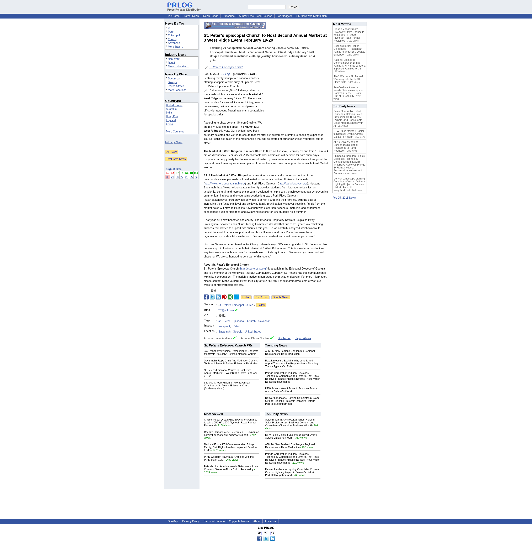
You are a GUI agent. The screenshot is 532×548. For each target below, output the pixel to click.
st (169, 27)
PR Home (174, 15)
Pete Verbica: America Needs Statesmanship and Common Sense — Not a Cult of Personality (231, 468)
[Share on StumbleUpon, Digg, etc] (230, 296)
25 (191, 177)
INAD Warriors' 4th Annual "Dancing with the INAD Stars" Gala (348, 79)
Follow (261, 305)
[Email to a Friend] (236, 296)
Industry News (173, 142)
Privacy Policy (191, 521)
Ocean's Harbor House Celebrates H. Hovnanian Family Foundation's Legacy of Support (231, 434)
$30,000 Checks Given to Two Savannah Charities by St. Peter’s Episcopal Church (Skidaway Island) (227, 385)
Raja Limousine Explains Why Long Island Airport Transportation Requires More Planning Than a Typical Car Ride (291, 363)
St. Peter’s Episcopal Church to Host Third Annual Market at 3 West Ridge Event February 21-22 (230, 373)
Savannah (174, 43)
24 (196, 177)
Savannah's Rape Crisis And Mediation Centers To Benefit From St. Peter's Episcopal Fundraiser (231, 362)
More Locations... (178, 90)
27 (181, 177)
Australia (171, 108)
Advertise (270, 521)
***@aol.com (226, 310)
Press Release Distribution (184, 9)
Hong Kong (172, 116)
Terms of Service (214, 521)
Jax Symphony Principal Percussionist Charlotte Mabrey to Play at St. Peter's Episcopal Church (231, 352)
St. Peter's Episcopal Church (226, 67)
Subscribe (229, 15)
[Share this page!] (266, 540)
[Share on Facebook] (206, 296)
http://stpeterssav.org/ (253, 268)
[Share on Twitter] (212, 296)
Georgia (172, 82)
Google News (281, 297)
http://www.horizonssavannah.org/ (224, 183)
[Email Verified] (236, 310)
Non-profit (174, 59)
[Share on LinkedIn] (218, 296)
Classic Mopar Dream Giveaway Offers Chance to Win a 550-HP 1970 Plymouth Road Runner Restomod (230, 422)
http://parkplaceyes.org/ (293, 183)
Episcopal (174, 35)
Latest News (191, 15)
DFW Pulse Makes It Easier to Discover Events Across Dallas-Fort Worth (291, 390)
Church (172, 39)
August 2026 (173, 169)
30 (167, 177)
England (171, 120)
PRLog (226, 73)
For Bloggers (284, 15)
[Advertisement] (297, 103)
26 (186, 177)
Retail (171, 62)
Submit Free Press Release (255, 15)
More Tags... (175, 46)
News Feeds (210, 15)
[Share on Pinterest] (224, 296)
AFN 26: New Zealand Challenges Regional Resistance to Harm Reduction (290, 352)
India (169, 112)
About (256, 521)
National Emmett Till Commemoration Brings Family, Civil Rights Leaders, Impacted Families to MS (230, 447)
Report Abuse (303, 338)
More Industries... (178, 66)
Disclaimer (284, 338)
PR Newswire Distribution (311, 15)
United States (176, 86)
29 (172, 177)
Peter (171, 31)
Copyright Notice (239, 521)
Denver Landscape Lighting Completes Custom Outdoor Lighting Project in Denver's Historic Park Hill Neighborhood (292, 401)
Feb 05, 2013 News (344, 197)
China (169, 124)
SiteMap (173, 521)
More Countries (175, 131)
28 (177, 177)
